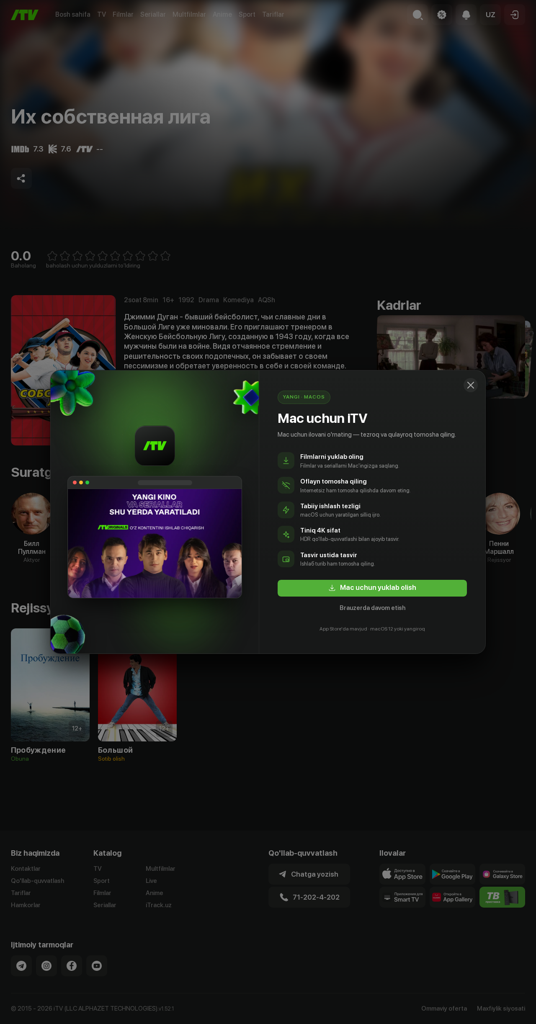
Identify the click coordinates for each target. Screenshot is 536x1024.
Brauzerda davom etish (372, 608)
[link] (372, 588)
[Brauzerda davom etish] (471, 385)
